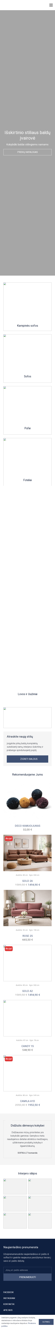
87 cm (25, 1040)
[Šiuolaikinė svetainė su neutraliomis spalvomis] (27, 306)
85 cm (25, 875)
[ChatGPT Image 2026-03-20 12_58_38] (27, 592)
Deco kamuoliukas (27, 825)
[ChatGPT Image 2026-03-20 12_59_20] (27, 358)
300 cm (36, 875)
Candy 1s (27, 1046)
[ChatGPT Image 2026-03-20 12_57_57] (27, 410)
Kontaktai (8, 1304)
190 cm (36, 930)
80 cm (25, 1095)
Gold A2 (27, 990)
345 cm (36, 1095)
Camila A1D (27, 1101)
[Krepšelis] (43, 5)
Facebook (8, 1292)
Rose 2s (27, 935)
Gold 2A (27, 880)
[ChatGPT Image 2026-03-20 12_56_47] (27, 462)
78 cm (36, 1040)
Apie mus (8, 1310)
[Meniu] (51, 5)
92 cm (25, 930)
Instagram (9, 1298)
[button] (38, 5)
